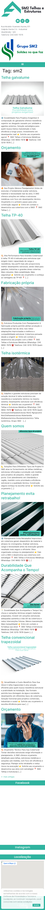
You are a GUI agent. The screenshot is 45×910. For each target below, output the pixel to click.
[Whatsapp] (27, 21)
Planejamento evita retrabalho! (17, 495)
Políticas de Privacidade (14, 896)
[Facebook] (18, 21)
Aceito (36, 905)
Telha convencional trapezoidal (18, 639)
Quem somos (12, 426)
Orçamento (11, 147)
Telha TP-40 (12, 215)
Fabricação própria (17, 283)
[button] (22, 64)
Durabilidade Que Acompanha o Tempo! (20, 567)
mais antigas (7, 777)
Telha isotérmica (15, 353)
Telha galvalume (15, 77)
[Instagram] (22, 21)
